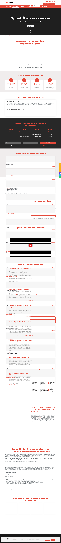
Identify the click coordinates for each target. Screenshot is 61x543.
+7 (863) (49, 1)
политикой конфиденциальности (44, 145)
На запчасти (29, 6)
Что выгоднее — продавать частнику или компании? (17, 107)
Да (32, 5)
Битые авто (8, 6)
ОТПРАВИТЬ (47, 142)
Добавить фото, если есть (43, 213)
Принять (53, 539)
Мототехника (45, 6)
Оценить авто (30, 26)
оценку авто (40, 417)
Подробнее (48, 539)
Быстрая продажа (49, 3)
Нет (35, 5)
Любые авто (15, 6)
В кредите (22, 6)
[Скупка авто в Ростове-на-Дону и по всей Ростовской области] (9, 3)
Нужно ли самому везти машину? (13, 111)
